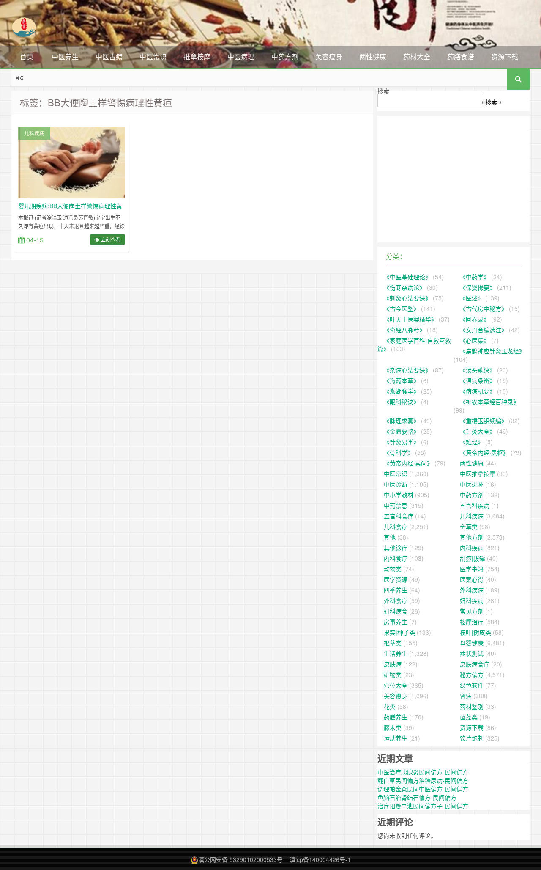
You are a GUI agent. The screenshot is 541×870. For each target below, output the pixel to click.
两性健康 (372, 56)
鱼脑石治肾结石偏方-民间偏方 (416, 797)
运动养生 (395, 738)
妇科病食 (395, 611)
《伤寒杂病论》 (404, 287)
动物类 (393, 568)
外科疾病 (472, 590)
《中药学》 (474, 277)
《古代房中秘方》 (483, 308)
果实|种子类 (399, 632)
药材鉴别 (472, 706)
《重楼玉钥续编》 (483, 420)
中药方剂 (284, 56)
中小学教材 (398, 494)
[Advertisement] (453, 179)
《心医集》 (474, 340)
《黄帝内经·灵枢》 (484, 452)
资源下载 (504, 56)
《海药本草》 (401, 380)
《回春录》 (474, 319)
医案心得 (472, 579)
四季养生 (395, 590)
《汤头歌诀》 (477, 370)
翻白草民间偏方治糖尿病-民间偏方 (422, 780)
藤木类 (393, 727)
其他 (390, 537)
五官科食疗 (398, 516)
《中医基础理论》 (407, 277)
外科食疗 (395, 600)
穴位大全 (395, 685)
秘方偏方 (472, 674)
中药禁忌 (395, 505)
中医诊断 (395, 484)
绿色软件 (472, 685)
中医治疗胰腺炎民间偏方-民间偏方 (422, 772)
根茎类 (393, 643)
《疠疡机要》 (477, 391)
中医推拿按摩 (477, 473)
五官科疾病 (474, 505)
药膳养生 (395, 717)
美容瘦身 (328, 56)
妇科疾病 (472, 600)
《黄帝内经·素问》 (408, 463)
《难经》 (472, 442)
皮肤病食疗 (474, 664)
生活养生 (395, 653)
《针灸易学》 (401, 442)
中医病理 (240, 56)
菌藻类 (469, 717)
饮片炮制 (472, 738)
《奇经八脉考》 (404, 329)
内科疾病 (472, 547)
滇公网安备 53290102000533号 (240, 859)
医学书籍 (472, 568)
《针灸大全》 (477, 431)
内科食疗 (395, 558)
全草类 (469, 526)
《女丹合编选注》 (483, 329)
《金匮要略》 (401, 431)
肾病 (466, 695)
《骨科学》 (398, 452)
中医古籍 (109, 56)
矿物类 (393, 674)
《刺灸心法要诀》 (407, 298)
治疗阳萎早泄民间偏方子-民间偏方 (422, 805)
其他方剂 (472, 537)
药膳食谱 (460, 56)
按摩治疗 (472, 621)
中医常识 (153, 56)
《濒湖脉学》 (401, 391)
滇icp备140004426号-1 (320, 859)
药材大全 (416, 56)
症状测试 (472, 653)
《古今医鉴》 (401, 308)
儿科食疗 (395, 526)
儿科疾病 (34, 133)
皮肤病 (393, 664)
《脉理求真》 (401, 420)
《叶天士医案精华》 (410, 319)
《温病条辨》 (477, 380)
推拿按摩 (196, 56)
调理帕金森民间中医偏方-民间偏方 (422, 789)
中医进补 (472, 484)
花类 (390, 706)
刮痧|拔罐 (472, 558)
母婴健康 (472, 643)
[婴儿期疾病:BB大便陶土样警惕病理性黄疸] (71, 161)
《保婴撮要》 (477, 287)
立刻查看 (110, 239)
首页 (26, 56)
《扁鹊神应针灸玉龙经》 (492, 351)
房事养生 (395, 621)
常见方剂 (472, 611)
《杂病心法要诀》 (407, 370)
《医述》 (472, 298)
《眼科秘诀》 (401, 401)
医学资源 (395, 579)
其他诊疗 (395, 547)
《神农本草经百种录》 (489, 401)
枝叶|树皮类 (475, 632)
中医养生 (65, 56)
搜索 (491, 102)
